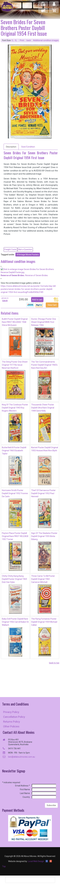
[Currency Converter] (56, 299)
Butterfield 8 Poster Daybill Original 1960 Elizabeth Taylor (14, 450)
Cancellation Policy (14, 716)
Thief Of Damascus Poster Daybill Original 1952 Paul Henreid (43, 493)
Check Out (43, 9)
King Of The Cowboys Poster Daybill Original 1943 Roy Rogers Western (15, 407)
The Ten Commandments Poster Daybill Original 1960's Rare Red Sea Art (44, 365)
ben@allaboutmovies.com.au (21, 757)
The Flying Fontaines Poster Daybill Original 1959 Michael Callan (44, 622)
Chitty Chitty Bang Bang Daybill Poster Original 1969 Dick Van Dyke (14, 579)
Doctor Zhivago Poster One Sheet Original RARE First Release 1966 (43, 322)
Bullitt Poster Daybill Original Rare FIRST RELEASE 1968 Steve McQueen (15, 322)
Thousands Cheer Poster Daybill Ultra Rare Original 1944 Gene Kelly (42, 407)
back (29, 40)
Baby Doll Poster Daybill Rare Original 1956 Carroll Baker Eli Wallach (15, 622)
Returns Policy (11, 721)
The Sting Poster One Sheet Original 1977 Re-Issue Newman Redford (15, 365)
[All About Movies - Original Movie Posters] (7, 6)
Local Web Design (36, 861)
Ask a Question (25, 249)
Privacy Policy (11, 712)
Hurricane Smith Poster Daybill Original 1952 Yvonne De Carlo (15, 493)
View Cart (52, 305)
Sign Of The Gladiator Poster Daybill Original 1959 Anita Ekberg (44, 536)
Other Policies (11, 726)
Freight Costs (10, 249)
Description (11, 147)
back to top (54, 663)
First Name (25, 789)
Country (26, 797)
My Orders (43, 3)
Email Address (22, 785)
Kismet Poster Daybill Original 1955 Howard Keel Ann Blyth (44, 449)
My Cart (54, 9)
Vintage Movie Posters (28, 254)
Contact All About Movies (18, 732)
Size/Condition (28, 147)
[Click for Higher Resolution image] (30, 91)
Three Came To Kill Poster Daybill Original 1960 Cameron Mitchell (43, 579)
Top (4, 866)
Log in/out (54, 3)
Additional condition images (46, 40)
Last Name (25, 793)
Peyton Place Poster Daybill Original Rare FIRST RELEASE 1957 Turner (15, 536)
